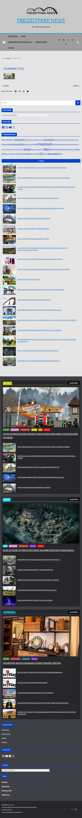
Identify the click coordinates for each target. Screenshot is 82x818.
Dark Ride (41, 140)
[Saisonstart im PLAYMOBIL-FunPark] (9, 280)
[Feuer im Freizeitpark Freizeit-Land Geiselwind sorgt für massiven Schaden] (9, 168)
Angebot (27, 140)
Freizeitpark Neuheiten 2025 (20, 42)
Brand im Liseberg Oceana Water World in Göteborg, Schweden (38, 580)
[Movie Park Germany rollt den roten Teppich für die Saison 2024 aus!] (9, 310)
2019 (10, 140)
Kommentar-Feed (7, 790)
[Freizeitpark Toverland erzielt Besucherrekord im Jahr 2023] (9, 590)
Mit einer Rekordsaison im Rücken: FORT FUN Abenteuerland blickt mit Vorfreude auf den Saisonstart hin (46, 340)
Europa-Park (19, 144)
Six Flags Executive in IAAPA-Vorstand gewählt (32, 682)
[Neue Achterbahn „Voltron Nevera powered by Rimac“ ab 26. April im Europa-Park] (9, 269)
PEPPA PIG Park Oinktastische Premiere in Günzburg (33, 218)
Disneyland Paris (58, 140)
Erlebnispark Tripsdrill (73, 140)
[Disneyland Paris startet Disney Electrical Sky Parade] (9, 600)
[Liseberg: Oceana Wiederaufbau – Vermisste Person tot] (9, 570)
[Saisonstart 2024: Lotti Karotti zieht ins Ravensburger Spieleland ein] (9, 259)
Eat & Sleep (6, 429)
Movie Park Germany (18, 149)
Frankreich (30, 144)
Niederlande (54, 149)
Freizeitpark (45, 144)
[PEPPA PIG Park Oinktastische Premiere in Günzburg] (9, 219)
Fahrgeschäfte (14, 429)
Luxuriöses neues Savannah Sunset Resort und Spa (32, 663)
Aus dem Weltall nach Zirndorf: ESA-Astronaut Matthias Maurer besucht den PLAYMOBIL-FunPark (46, 188)
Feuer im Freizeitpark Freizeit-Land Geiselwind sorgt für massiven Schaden (42, 168)
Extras (11, 48)
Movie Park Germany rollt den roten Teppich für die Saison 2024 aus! (39, 310)
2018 (6, 140)
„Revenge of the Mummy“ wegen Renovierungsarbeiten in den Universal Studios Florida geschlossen (46, 713)
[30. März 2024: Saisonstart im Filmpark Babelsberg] (9, 229)
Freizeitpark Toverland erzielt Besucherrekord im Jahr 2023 (37, 590)
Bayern (32, 140)
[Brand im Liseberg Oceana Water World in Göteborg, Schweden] (9, 580)
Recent (42, 161)
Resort (68, 149)
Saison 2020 (8, 154)
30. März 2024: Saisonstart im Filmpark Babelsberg (33, 229)
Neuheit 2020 (40, 149)
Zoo (61, 154)
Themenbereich (27, 154)
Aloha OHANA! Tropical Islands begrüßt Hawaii (33, 239)
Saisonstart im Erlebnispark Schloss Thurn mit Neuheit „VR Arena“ (39, 330)
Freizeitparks (41, 42)
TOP (41, 153)
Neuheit (27, 149)
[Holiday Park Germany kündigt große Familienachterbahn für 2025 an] (9, 208)
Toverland (45, 154)
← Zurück (5, 86)
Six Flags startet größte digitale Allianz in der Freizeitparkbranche (40, 672)
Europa (10, 144)
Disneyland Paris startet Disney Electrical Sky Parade (35, 600)
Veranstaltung (54, 154)
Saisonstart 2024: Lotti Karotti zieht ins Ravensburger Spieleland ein (40, 259)
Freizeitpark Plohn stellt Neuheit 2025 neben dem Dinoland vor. (38, 198)
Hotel (5, 149)
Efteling (65, 140)
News (23, 36)
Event (26, 144)
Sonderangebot (17, 154)
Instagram (4, 742)
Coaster (36, 140)
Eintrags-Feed (5, 786)
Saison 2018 (72, 149)
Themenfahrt (35, 154)
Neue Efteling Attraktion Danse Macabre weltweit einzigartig (38, 350)
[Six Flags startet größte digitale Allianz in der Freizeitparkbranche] (9, 673)
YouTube (4, 738)
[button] (27, 36)
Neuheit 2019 (34, 149)
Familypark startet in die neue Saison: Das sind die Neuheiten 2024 (38, 361)
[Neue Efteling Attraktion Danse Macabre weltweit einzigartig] (9, 351)
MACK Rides (9, 149)
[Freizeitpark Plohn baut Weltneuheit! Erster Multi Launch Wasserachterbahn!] (9, 178)
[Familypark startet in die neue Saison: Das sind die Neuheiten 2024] (9, 361)
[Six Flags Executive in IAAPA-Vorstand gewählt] (9, 683)
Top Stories (13, 36)
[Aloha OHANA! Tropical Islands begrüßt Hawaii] (9, 239)
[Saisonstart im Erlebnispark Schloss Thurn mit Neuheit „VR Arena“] (9, 330)
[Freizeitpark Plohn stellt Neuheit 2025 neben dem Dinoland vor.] (9, 198)
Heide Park (71, 144)
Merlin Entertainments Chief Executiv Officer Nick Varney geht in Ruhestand (42, 703)
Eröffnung (5, 144)
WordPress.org (6, 795)
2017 (3, 140)
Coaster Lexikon (6, 734)
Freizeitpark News (41, 20)
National (34, 429)
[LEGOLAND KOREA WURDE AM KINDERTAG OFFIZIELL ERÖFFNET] (9, 693)
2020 (13, 140)
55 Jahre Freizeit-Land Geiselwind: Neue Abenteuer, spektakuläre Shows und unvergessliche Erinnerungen (42, 249)
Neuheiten (32, 546)
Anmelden (4, 782)
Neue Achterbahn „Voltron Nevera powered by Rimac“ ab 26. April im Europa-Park (43, 269)
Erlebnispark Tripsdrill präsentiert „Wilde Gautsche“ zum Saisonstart (40, 290)
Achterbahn (19, 140)
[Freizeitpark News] (4, 42)
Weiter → (77, 86)
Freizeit (35, 144)
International (25, 658)
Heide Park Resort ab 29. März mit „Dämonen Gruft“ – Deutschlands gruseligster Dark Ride (46, 320)
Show (12, 154)
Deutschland (49, 140)
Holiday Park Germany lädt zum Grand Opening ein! (34, 300)
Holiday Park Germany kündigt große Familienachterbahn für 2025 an (40, 208)
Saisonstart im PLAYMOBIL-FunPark (28, 279)
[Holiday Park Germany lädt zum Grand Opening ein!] (9, 300)
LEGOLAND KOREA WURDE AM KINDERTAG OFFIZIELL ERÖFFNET (35, 693)
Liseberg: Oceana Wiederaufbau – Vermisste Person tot (35, 570)
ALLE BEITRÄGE (73, 383)
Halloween (65, 144)
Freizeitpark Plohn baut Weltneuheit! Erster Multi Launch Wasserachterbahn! (43, 178)
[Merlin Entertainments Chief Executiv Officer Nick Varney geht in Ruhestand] (9, 703)
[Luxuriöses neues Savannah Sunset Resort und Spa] (41, 636)
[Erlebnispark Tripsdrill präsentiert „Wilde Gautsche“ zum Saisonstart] (9, 290)
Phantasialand (62, 149)
